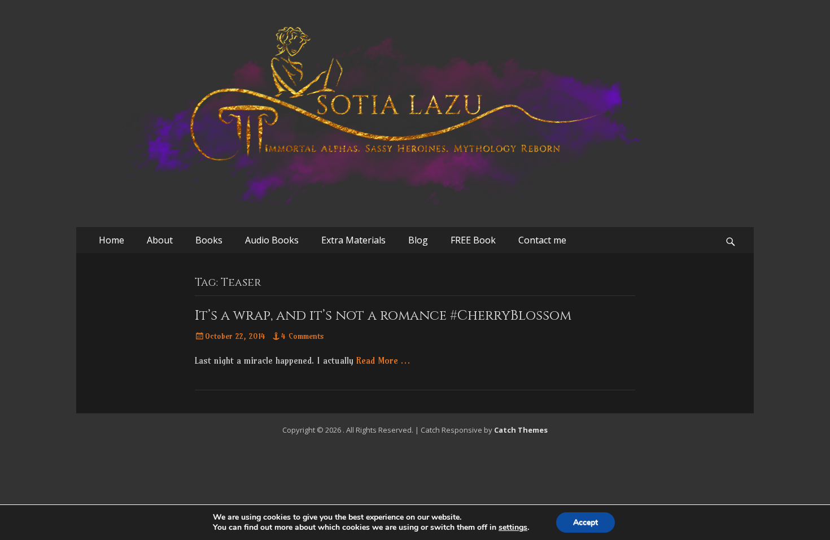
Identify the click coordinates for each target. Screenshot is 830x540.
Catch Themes (521, 430)
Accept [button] (585, 522)
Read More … (383, 360)
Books (208, 240)
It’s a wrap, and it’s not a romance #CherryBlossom (383, 316)
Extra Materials (353, 240)
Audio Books (272, 240)
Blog (418, 240)
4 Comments (302, 336)
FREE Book (473, 240)
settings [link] (513, 527)
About (160, 240)
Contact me (542, 240)
